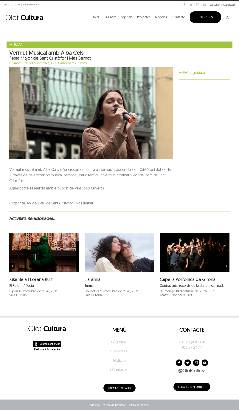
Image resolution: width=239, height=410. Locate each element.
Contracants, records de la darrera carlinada (192, 285)
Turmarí (90, 285)
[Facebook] (179, 362)
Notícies (119, 360)
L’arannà (92, 279)
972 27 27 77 (192, 347)
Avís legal (94, 405)
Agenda (119, 341)
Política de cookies (139, 405)
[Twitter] (187, 362)
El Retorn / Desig (21, 285)
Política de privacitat (114, 405)
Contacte (119, 369)
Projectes (119, 351)
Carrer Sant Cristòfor (73, 63)
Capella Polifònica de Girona (187, 279)
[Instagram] (196, 362)
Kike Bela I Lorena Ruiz (31, 279)
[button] (227, 17)
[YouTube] (205, 362)
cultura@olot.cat (192, 341)
